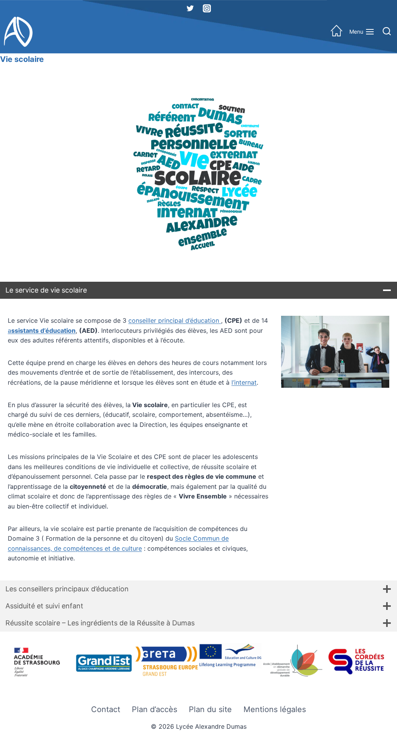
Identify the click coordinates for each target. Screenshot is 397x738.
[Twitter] (190, 8)
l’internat (244, 382)
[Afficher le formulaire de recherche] (387, 32)
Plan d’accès (154, 709)
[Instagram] (206, 8)
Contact (105, 709)
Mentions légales (274, 709)
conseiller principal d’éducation (174, 320)
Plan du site (210, 709)
